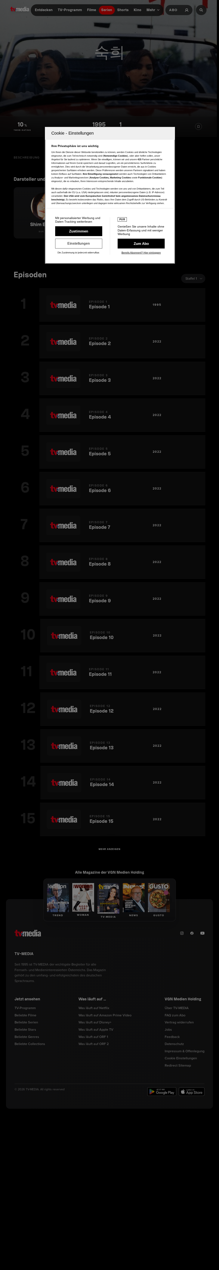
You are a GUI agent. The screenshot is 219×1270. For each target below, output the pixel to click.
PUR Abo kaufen (141, 243)
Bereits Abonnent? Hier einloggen (141, 252)
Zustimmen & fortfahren (78, 231)
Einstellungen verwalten (78, 243)
